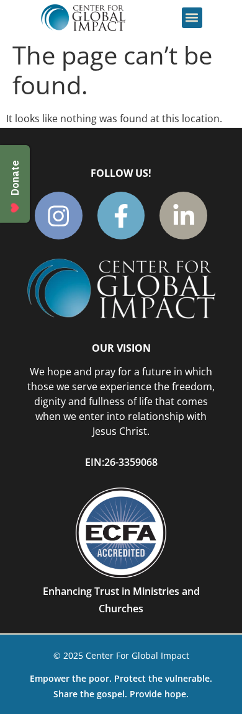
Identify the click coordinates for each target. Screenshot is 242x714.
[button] (192, 17)
